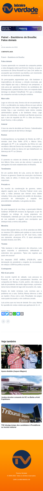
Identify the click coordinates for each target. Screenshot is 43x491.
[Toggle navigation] (39, 16)
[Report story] (8, 321)
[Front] (20, 8)
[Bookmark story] (3, 321)
